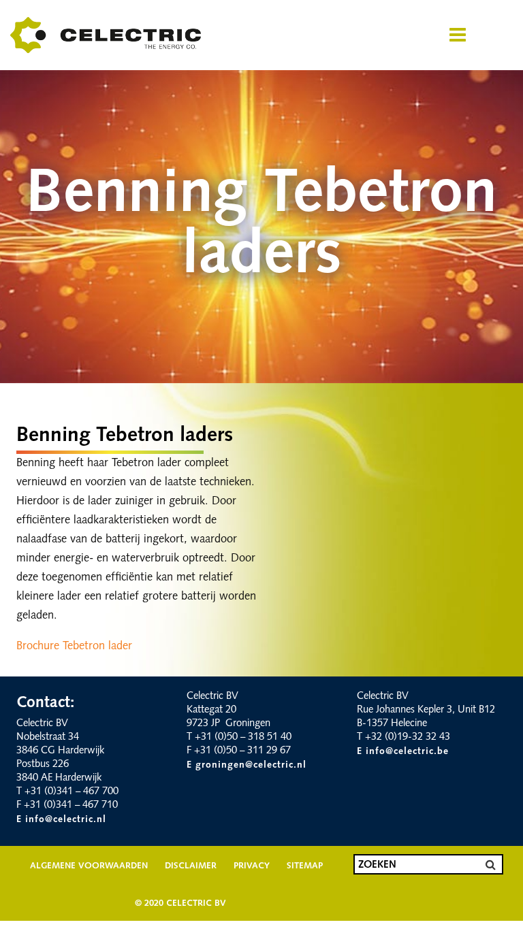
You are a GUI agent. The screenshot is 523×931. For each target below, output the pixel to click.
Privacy (252, 866)
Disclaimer (191, 866)
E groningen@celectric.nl (246, 765)
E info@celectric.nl (61, 820)
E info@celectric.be (403, 752)
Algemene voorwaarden (89, 866)
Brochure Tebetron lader (74, 646)
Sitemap (305, 866)
